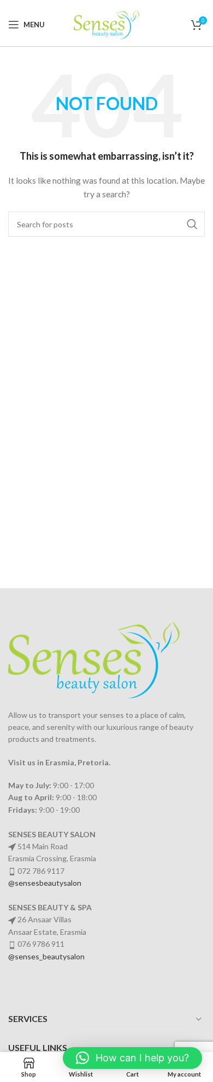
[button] (132, 1058)
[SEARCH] (192, 224)
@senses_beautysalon (46, 956)
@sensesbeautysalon (44, 882)
